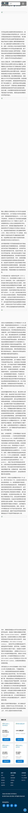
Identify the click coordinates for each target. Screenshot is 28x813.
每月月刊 (23, 780)
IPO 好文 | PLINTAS (5, 753)
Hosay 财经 (24, 775)
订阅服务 (12, 775)
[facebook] (3, 805)
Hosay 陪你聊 (24, 777)
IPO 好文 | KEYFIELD (5, 731)
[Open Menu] (23, 4)
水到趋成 (12, 780)
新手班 (12, 785)
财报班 (12, 782)
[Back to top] (25, 810)
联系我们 (3, 780)
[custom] (15, 805)
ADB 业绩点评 (20, 730)
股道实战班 (13, 777)
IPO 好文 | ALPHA (18, 753)
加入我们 (3, 782)
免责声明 (3, 785)
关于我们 (3, 777)
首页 (2, 775)
